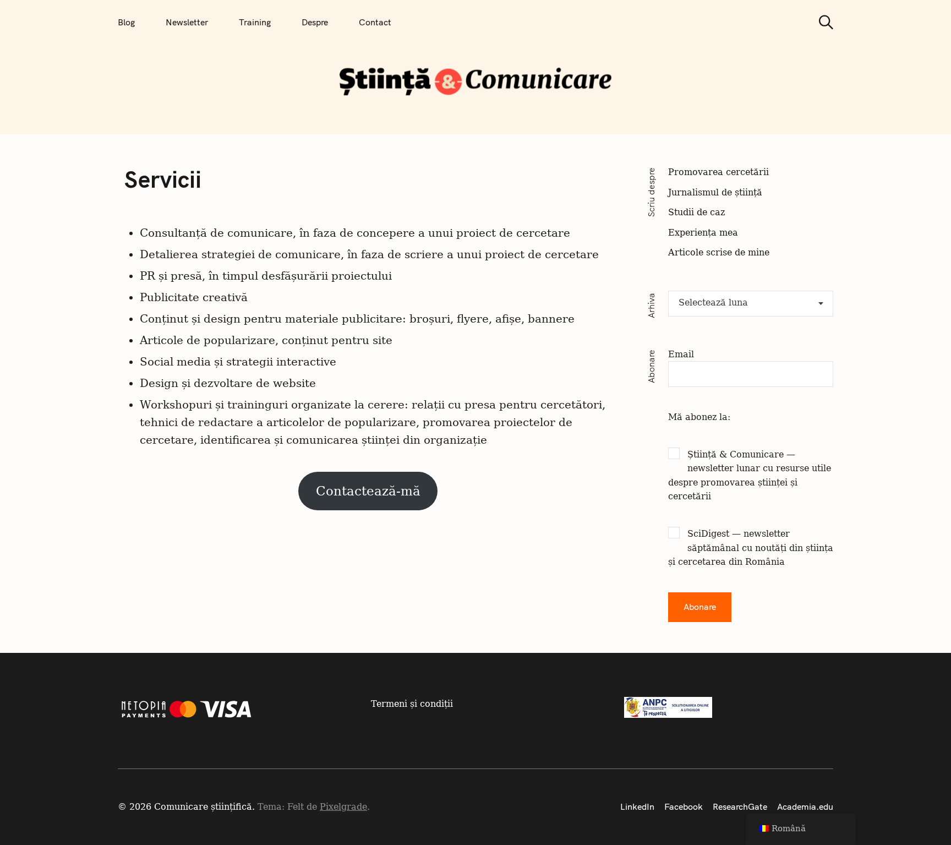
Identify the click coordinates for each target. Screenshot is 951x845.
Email (681, 354)
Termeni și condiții (412, 704)
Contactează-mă (368, 491)
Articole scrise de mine (718, 252)
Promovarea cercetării (718, 172)
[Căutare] (822, 22)
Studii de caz (696, 212)
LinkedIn (637, 806)
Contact (375, 22)
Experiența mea (703, 232)
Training (255, 22)
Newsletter (187, 22)
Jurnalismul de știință (715, 192)
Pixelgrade (343, 807)
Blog (126, 22)
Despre (315, 22)
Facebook (683, 806)
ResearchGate (740, 806)
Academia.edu (805, 806)
